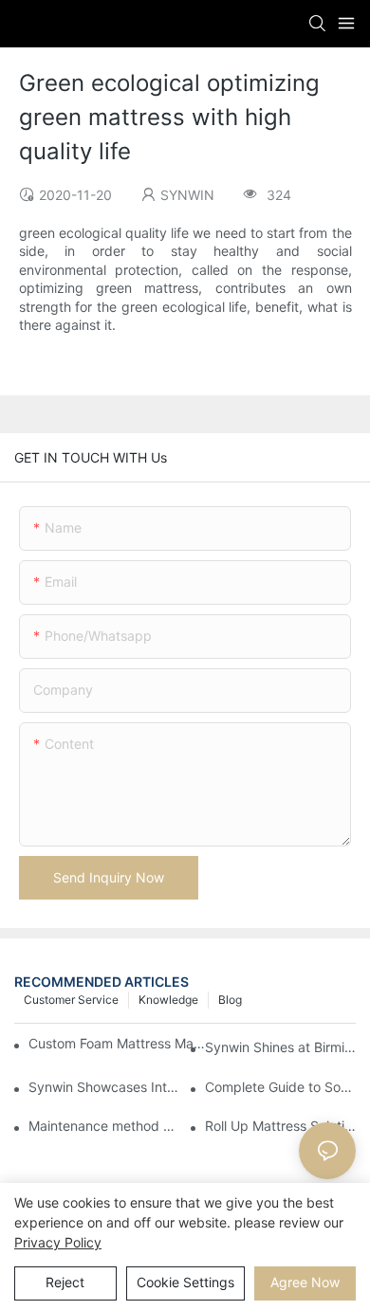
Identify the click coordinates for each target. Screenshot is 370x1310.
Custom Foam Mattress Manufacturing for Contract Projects (117, 1043)
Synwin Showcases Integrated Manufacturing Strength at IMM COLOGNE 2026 (103, 1087)
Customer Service (71, 999)
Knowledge (168, 999)
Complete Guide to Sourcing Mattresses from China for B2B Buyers (280, 1087)
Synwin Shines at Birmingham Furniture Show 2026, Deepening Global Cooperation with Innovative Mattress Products (280, 1047)
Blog (230, 999)
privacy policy (58, 1242)
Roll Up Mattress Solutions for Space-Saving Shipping (280, 1126)
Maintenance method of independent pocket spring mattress (103, 1126)
